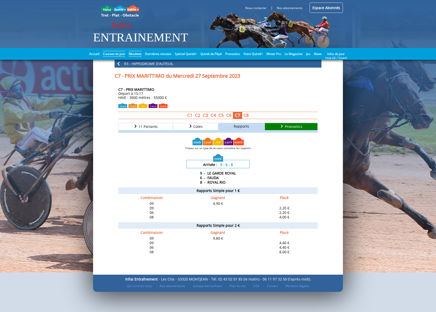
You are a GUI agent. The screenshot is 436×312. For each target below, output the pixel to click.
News (318, 54)
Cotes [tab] (197, 126)
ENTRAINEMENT (140, 37)
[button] (218, 64)
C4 (213, 115)
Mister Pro (273, 54)
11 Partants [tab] (148, 126)
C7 (237, 115)
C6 (229, 115)
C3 (205, 115)
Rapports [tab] (241, 126)
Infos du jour (336, 53)
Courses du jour (114, 54)
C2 (197, 115)
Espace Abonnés (326, 7)
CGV (256, 286)
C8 (246, 115)
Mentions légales (297, 286)
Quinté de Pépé (211, 54)
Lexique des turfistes (207, 286)
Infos (121, 24)
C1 (190, 115)
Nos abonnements (172, 286)
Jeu (308, 54)
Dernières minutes (158, 54)
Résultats (135, 54)
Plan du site (238, 286)
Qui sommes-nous (139, 286)
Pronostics (232, 54)
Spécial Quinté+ (186, 54)
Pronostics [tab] (293, 126)
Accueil (94, 54)
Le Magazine (294, 54)
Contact (272, 286)
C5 (221, 115)
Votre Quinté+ (253, 54)
